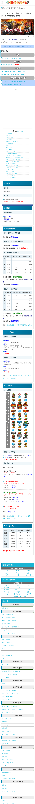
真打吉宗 (4, 722)
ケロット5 (4, 658)
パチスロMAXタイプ (12, 141)
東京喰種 (7, 587)
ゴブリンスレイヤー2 (7, 759)
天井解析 (9, 149)
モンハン (7, 592)
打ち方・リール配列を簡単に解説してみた (13, 71)
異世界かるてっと (7, 731)
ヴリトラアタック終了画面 (13, 155)
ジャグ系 (28, 594)
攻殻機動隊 (5, 753)
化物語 (4, 800)
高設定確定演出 (11, 153)
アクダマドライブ (7, 718)
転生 (28, 585)
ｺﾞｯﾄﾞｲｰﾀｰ (17, 587)
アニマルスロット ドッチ (8, 712)
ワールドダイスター (7, 630)
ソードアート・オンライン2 (9, 674)
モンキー (7, 594)
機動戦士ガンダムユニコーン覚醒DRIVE (12, 709)
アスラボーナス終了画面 (13, 159)
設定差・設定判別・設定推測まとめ (11, 84)
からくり (17, 589)
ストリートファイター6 (8, 633)
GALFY (4, 684)
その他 (9, 139)
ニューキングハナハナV (8, 778)
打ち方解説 (10, 169)
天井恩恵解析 (10, 151)
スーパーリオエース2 (7, 699)
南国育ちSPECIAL (7, 655)
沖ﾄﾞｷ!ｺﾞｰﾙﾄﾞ (17, 594)
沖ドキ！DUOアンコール (8, 791)
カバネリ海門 (7, 585)
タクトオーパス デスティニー (10, 693)
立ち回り (9, 143)
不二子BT (4, 794)
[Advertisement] (17, 107)
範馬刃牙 (4, 756)
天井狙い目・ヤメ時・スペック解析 (11, 58)
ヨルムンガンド (6, 725)
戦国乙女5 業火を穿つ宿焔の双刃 (11, 671)
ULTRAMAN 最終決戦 (8, 646)
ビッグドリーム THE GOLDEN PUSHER (13, 690)
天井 (8, 135)
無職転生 (4, 788)
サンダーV (5, 744)
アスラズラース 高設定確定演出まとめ (19, 325)
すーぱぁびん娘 (6, 623)
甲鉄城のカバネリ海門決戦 (9, 740)
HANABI (4, 766)
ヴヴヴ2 (17, 592)
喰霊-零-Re (5, 608)
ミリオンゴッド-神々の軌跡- (9, 706)
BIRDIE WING (6, 677)
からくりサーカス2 (7, 639)
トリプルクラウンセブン (8, 734)
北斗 (17, 585)
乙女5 (28, 587)
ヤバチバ (4, 649)
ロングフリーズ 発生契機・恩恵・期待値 (13, 74)
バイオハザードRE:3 (7, 696)
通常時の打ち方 (11, 175)
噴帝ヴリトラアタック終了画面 (14, 157)
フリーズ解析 (11, 163)
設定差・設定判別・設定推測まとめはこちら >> (17, 46)
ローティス (5, 652)
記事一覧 (9, 133)
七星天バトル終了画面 (12, 161)
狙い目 (9, 145)
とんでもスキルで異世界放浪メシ (11, 627)
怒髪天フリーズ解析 (12, 165)
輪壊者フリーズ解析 (12, 167)
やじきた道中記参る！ (8, 614)
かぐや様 (7, 589)
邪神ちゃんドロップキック (9, 620)
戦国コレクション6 (7, 642)
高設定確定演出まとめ (10, 64)
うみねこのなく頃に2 (7, 762)
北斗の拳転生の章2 (7, 772)
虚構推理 (4, 728)
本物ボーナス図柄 (11, 173)
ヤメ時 (9, 147)
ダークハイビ (5, 664)
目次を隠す (20, 131)
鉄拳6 (3, 775)
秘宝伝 (4, 785)
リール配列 (10, 171)
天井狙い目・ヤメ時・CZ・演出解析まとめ (13, 81)
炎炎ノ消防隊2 (6, 750)
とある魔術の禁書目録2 (8, 617)
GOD (28, 589)
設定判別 (9, 137)
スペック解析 (11, 177)
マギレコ (28, 592)
